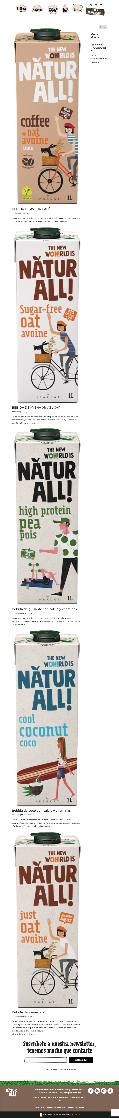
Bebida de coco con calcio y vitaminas (41, 810)
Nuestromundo (53, 10)
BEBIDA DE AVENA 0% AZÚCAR (36, 407)
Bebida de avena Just (28, 1012)
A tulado (65, 10)
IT (79, 1114)
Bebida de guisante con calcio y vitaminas (44, 609)
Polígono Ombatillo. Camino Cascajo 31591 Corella (59, 1089)
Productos (37, 9)
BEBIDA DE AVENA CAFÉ (31, 209)
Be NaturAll (21, 10)
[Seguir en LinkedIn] (97, 1091)
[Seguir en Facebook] (91, 1091)
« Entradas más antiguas (23, 1034)
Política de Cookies (76, 1107)
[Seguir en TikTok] (110, 1091)
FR (76, 1114)
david (17, 213)
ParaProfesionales (95, 11)
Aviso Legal (40, 1107)
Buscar (103, 27)
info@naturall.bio (72, 1092)
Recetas (78, 9)
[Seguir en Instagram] (104, 1091)
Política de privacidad (69, 1069)
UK (72, 1114)
